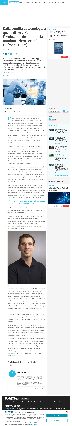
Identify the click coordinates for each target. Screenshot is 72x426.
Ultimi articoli (29, 2)
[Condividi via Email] (11, 54)
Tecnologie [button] (44, 2)
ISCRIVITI (66, 205)
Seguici (24, 398)
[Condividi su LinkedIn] (6, 54)
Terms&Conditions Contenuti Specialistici (43, 401)
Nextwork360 (8, 408)
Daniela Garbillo (7, 76)
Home (4, 50)
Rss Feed (19, 401)
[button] (4, 2)
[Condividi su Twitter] (8, 54)
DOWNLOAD (64, 56)
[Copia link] (14, 54)
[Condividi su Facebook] (3, 54)
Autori (10, 401)
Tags (14, 401)
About (6, 401)
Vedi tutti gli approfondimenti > (61, 175)
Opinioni (10, 50)
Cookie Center (57, 401)
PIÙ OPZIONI (57, 420)
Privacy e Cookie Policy (27, 401)
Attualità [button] (36, 2)
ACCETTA (57, 415)
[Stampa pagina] (16, 54)
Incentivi (51, 2)
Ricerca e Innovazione (60, 2)
